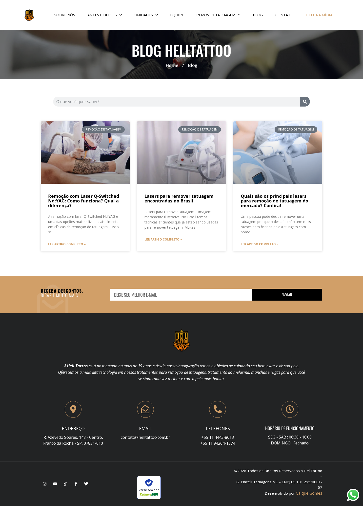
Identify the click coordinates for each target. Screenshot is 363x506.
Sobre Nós (64, 14)
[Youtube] (55, 484)
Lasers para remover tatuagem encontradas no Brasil (179, 198)
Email (145, 428)
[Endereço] (73, 409)
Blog (258, 14)
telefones (217, 428)
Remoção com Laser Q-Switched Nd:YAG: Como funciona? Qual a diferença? (83, 200)
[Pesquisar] (305, 102)
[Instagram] (45, 484)
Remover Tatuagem (215, 14)
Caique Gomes (309, 493)
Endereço (73, 428)
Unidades (143, 14)
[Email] (145, 409)
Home (172, 65)
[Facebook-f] (76, 484)
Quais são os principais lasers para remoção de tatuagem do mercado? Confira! (274, 200)
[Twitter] (86, 484)
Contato (284, 14)
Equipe (177, 14)
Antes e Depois (102, 14)
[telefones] (217, 409)
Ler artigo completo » (67, 244)
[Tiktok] (65, 484)
